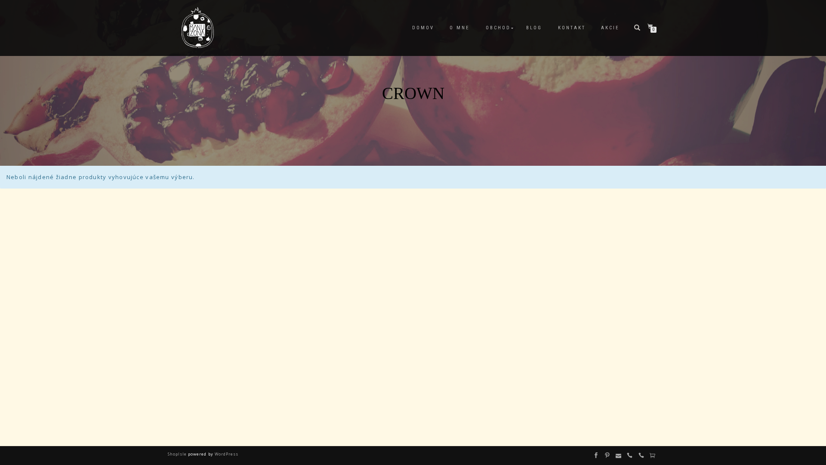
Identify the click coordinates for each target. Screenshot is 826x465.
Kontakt (572, 28)
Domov (423, 28)
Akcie (610, 28)
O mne (460, 28)
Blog (534, 28)
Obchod (498, 28)
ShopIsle (178, 454)
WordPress (225, 454)
